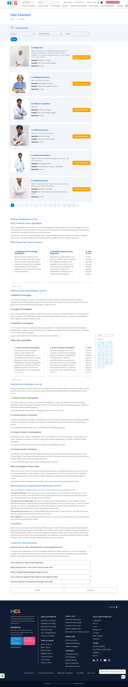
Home (12, 19)
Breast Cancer (46, 644)
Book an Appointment (73, 629)
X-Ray (95, 627)
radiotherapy (41, 328)
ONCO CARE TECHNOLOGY (102, 617)
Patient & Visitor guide (73, 622)
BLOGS (95, 656)
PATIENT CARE (70, 637)
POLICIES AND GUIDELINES (46, 673)
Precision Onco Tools (73, 626)
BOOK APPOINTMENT (81, 57)
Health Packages (71, 646)
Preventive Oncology (48, 627)
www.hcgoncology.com (50, 493)
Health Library (93, 6)
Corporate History (71, 654)
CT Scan (96, 633)
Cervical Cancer (47, 657)
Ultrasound (97, 630)
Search (14, 39)
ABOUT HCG (91, 673)
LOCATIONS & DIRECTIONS (102, 649)
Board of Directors (72, 663)
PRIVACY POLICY (29, 673)
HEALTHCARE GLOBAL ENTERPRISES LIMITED (61, 683)
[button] (13, 286)
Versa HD (32, 330)
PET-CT (95, 623)
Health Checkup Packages (78, 6)
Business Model (70, 660)
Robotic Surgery (47, 630)
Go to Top (112, 607)
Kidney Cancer (46, 663)
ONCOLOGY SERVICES (48, 617)
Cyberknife (97, 620)
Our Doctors (21, 19)
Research (65, 6)
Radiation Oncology (48, 620)
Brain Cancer (45, 647)
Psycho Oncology (47, 636)
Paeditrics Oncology (48, 623)
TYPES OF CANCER (47, 641)
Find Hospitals (55, 6)
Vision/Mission (70, 657)
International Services (73, 619)
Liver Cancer (45, 660)
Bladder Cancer (46, 653)
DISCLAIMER (80, 673)
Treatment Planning (72, 643)
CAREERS (96, 653)
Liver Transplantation (48, 633)
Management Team (72, 666)
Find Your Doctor (43, 6)
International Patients (107, 6)
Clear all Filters (21, 28)
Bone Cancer (46, 650)
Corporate (120, 6)
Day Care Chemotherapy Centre (77, 632)
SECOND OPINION (99, 646)
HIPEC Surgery (98, 636)
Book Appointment (113, 2)
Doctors (90, 590)
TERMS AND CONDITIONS (65, 673)
